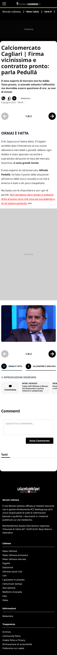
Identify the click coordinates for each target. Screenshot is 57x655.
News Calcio (32, 11)
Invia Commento (39, 440)
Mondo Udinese (11, 11)
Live (4, 575)
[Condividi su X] (14, 98)
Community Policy (11, 635)
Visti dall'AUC (9, 587)
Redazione (7, 616)
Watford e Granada (12, 591)
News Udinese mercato (14, 559)
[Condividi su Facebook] (9, 98)
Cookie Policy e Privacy (13, 640)
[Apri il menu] (4, 4)
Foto (4, 596)
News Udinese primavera (15, 555)
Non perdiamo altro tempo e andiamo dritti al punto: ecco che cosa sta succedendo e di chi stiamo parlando (28, 199)
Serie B (48, 11)
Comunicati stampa (12, 583)
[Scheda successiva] (52, 116)
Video (5, 600)
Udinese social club (12, 571)
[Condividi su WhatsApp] (3, 98)
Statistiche (7, 567)
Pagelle (6, 563)
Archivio (6, 631)
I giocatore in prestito (13, 579)
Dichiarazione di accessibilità (17, 644)
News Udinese (9, 551)
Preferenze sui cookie (13, 648)
